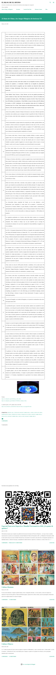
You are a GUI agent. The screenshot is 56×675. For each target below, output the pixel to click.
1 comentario (12, 599)
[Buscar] (50, 2)
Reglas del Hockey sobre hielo (27, 416)
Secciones (18, 9)
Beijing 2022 (10, 412)
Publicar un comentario (15, 542)
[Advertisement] (28, 471)
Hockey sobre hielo (36, 414)
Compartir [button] (5, 420)
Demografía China (6, 414)
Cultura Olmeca (7, 644)
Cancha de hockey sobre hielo (22, 412)
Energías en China (26, 414)
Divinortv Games (38, 9)
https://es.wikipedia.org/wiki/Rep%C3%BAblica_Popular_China (14, 400)
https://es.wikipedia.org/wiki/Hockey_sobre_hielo (11, 398)
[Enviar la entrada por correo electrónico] (2, 419)
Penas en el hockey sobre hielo (10, 416)
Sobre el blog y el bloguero (7, 9)
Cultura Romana (7, 587)
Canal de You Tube (27, 9)
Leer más (51, 542)
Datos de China (38, 412)
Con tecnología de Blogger (28, 664)
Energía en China (16, 414)
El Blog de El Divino (11, 2)
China (32, 412)
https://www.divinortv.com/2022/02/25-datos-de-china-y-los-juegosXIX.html (16, 406)
